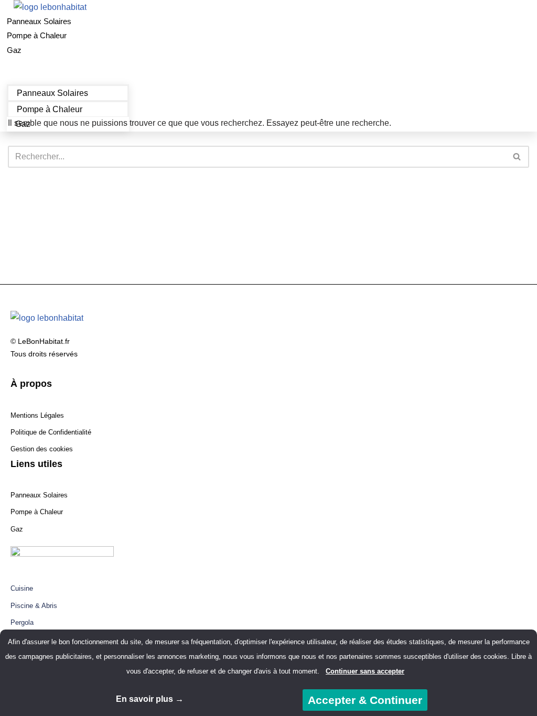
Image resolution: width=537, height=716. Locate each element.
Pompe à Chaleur (37, 35)
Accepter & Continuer (365, 700)
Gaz (14, 50)
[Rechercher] (517, 157)
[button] (68, 64)
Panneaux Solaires (39, 21)
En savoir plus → (150, 699)
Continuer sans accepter (365, 671)
